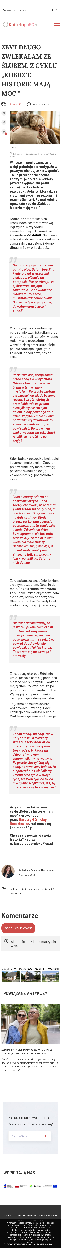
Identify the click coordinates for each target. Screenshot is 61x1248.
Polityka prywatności (26, 1215)
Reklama (7, 1215)
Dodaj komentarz (18, 928)
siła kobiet (16, 893)
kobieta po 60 (44, 153)
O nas (40, 1215)
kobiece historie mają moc (25, 153)
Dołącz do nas (50, 1215)
